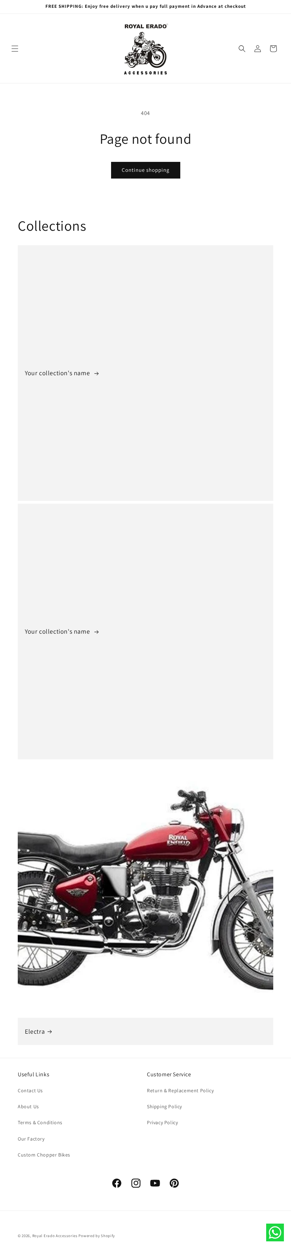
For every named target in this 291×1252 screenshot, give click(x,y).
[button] (15, 48)
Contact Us (30, 1090)
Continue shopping (146, 169)
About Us (28, 1106)
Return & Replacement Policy (180, 1090)
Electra (35, 1031)
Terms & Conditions (40, 1122)
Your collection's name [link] (58, 373)
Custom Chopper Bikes (44, 1155)
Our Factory (31, 1139)
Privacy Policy (162, 1122)
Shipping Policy (164, 1106)
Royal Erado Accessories (55, 1235)
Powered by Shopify (96, 1235)
